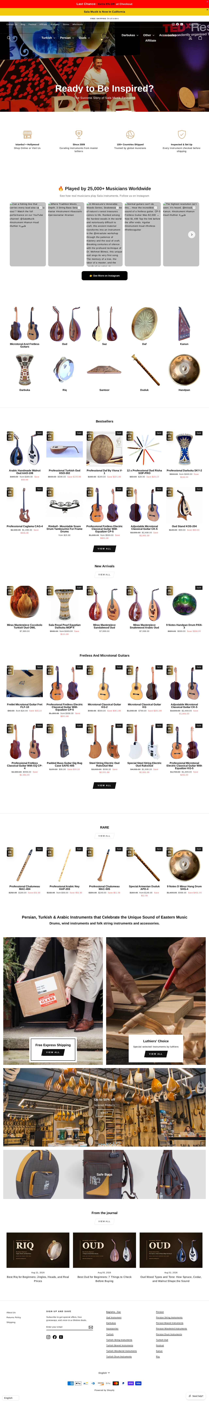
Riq (158, 1356)
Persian (66, 37)
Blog (23, 24)
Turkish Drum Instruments (119, 1356)
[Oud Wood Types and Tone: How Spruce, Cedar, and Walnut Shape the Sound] (171, 1250)
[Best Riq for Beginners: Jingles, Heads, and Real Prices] (38, 1250)
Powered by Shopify (104, 1390)
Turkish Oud (162, 1340)
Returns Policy (14, 1317)
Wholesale (77, 24)
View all (104, 548)
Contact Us (12, 24)
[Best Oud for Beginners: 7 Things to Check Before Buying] (104, 1250)
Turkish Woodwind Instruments (121, 1351)
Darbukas (129, 35)
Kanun (159, 1351)
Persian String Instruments (169, 1317)
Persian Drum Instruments (169, 1334)
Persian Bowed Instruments (169, 1323)
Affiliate (43, 24)
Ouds (83, 37)
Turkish (47, 37)
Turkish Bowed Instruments (119, 1345)
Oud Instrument (113, 1317)
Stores (66, 24)
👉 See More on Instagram (104, 275)
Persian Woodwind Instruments (171, 1328)
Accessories (168, 35)
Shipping (11, 1322)
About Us (11, 1312)
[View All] (53, 1001)
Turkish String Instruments (119, 1340)
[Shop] (104, 1107)
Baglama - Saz (113, 1312)
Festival (32, 24)
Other (147, 35)
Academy (55, 24)
